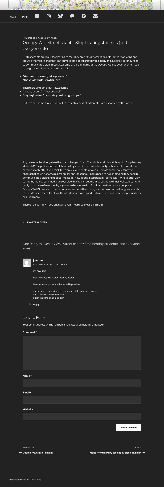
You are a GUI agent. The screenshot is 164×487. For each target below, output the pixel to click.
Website (28, 409)
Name (27, 375)
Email (27, 392)
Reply (36, 304)
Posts (25, 17)
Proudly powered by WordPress (25, 479)
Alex (54, 38)
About (13, 17)
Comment (30, 332)
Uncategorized (37, 222)
